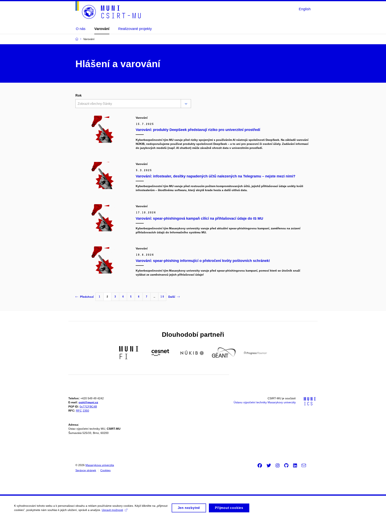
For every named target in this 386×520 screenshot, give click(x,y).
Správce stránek (85, 470)
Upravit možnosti (112, 510)
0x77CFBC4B (88, 406)
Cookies (105, 470)
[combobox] (127, 104)
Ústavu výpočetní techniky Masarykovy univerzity (265, 402)
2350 (86, 410)
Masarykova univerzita (99, 465)
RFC (79, 410)
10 (162, 296)
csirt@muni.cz (88, 402)
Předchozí (87, 296)
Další (171, 296)
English (305, 9)
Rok (78, 95)
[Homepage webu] (108, 10)
